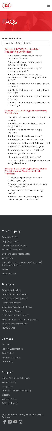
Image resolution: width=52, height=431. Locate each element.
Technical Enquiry (10, 403)
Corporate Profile (10, 237)
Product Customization (12, 348)
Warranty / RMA (9, 399)
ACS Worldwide (9, 273)
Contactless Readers (11, 290)
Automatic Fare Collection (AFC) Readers (20, 319)
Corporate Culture (10, 241)
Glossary (6, 394)
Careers (5, 269)
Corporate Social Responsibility (16, 253)
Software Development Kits (14, 323)
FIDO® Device (8, 327)
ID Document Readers (12, 311)
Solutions (6, 344)
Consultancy (7, 361)
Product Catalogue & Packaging (16, 390)
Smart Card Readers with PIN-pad (17, 307)
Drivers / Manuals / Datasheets (16, 378)
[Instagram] (20, 422)
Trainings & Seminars (11, 357)
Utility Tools (7, 386)
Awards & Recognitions (12, 249)
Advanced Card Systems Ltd (21, 414)
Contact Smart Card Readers (15, 294)
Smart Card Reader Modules (14, 298)
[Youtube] (15, 422)
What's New (7, 258)
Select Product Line (11, 38)
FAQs (9, 21)
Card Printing (8, 353)
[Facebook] (4, 422)
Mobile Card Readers (11, 302)
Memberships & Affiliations (14, 245)
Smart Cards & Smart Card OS (15, 315)
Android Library (9, 382)
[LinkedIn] (9, 422)
